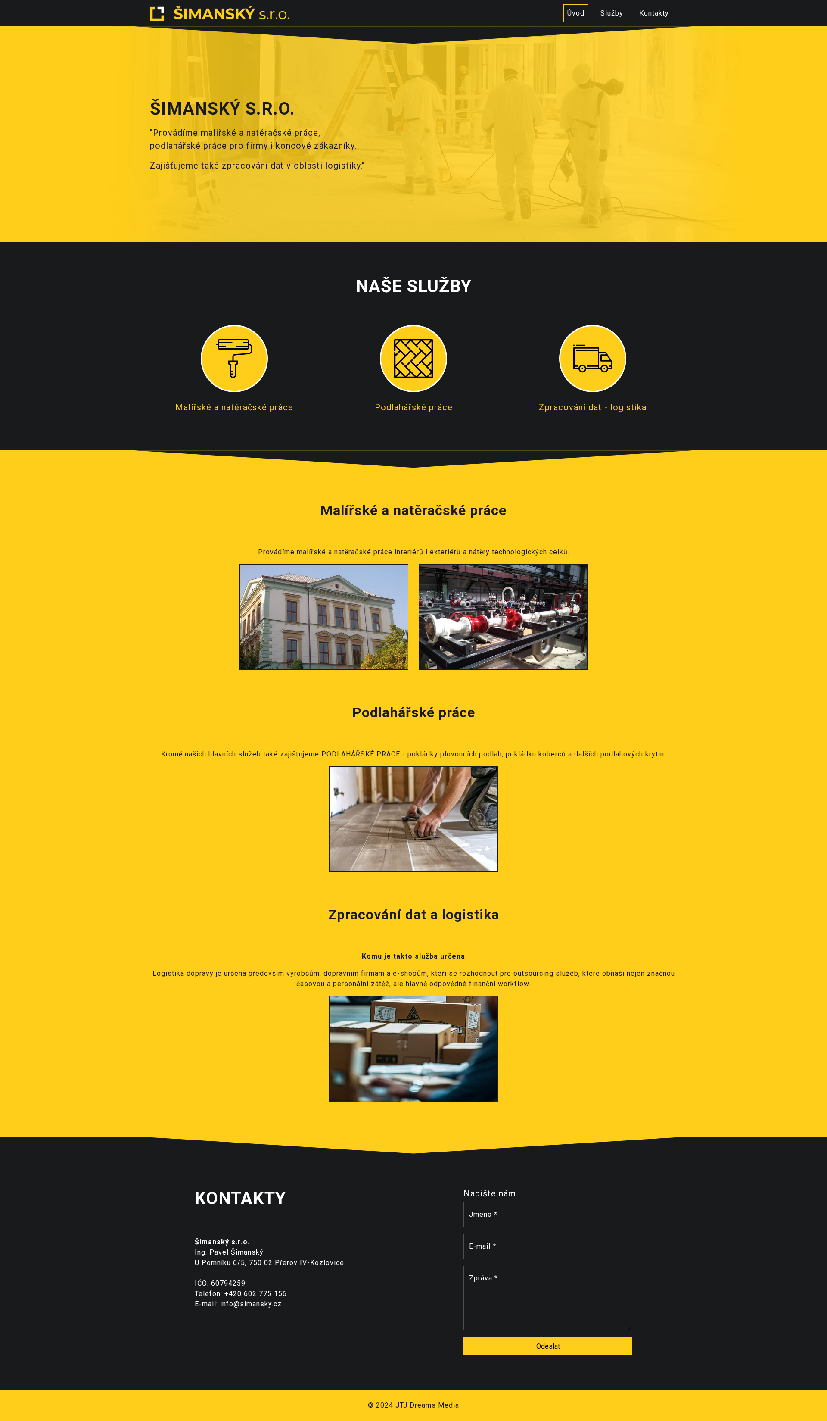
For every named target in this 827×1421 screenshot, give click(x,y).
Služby (611, 13)
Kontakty (654, 13)
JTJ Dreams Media (427, 1405)
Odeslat (548, 1346)
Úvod (575, 13)
